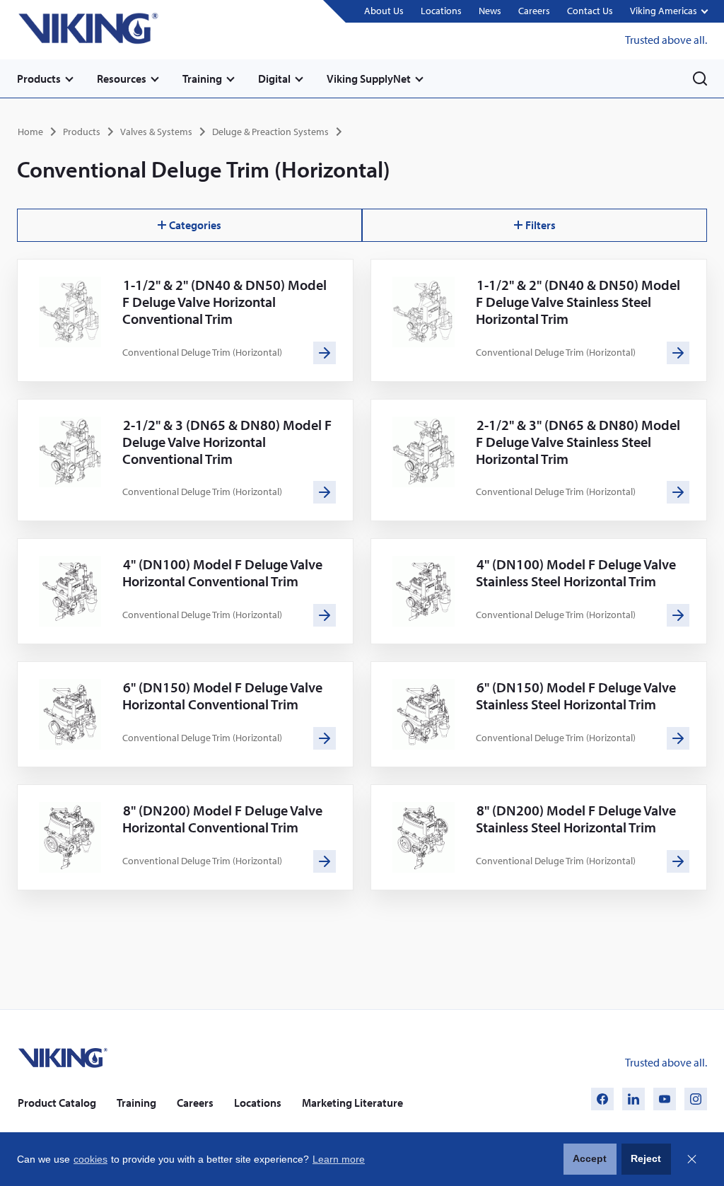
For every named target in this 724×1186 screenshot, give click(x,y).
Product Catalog (57, 1102)
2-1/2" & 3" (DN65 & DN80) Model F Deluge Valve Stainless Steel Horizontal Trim (578, 441)
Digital (274, 78)
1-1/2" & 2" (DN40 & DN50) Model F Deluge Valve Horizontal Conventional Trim (224, 301)
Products (39, 78)
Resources (121, 78)
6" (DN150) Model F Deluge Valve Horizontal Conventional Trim (222, 695)
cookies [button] (90, 1159)
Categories (195, 225)
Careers (534, 10)
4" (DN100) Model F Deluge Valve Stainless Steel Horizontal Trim (576, 572)
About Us (384, 10)
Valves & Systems (156, 131)
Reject (646, 1158)
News (490, 10)
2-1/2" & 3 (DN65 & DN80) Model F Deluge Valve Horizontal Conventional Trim (227, 441)
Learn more (339, 1159)
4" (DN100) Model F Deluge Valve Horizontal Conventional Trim (222, 572)
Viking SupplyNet (369, 78)
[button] (668, 12)
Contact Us (590, 10)
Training (202, 78)
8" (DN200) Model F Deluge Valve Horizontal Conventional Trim (222, 818)
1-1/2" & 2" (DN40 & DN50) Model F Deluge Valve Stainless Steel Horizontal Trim (578, 301)
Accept (590, 1158)
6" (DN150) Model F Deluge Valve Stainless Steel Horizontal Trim (576, 695)
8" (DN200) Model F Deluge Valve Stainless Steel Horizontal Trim (576, 818)
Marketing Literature (352, 1102)
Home (30, 131)
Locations (441, 10)
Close (691, 1159)
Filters (540, 225)
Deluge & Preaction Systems (270, 131)
